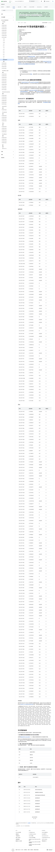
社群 (22, 849)
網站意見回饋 (36, 849)
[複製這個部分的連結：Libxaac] (23, 700)
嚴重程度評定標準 (31, 56)
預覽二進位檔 (18, 837)
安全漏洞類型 (45, 102)
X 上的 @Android (32, 832)
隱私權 (32, 849)
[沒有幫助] (51, 23)
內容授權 (29, 822)
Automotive (39, 6)
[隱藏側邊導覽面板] (13, 850)
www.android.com (45, 835)
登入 (53, 1)
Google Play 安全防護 (34, 82)
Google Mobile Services (46, 837)
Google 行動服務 (40, 91)
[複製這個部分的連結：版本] (22, 782)
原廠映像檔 (17, 839)
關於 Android (18, 849)
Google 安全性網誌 (32, 837)
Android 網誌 (31, 835)
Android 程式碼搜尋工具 (19, 1)
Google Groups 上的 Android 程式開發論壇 (34, 842)
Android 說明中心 (45, 832)
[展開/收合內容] (25, 30)
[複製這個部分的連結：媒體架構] (23, 209)
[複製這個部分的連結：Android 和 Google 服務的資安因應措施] (42, 80)
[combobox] (34, 1)
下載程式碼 (17, 835)
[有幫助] (49, 23)
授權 (28, 849)
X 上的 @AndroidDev (32, 834)
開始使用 (8, 6)
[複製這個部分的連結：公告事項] (24, 68)
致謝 (31, 74)
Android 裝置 (31, 6)
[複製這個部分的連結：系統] (21, 404)
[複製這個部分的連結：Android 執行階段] (28, 106)
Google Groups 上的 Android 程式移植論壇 (34, 845)
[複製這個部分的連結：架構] (21, 120)
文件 (10, 1)
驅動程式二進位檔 (19, 840)
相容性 (25, 6)
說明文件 (3, 4)
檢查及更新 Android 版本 (42, 49)
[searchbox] (7, 10)
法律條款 (25, 849)
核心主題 (19, 6)
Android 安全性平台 (25, 82)
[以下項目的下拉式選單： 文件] (12, 1)
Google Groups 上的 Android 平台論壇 (34, 840)
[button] (6, 17)
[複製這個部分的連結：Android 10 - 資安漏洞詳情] (35, 98)
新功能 (2, 6)
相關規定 (17, 834)
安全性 (14, 6)
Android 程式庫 (18, 832)
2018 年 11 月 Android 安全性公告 (26, 704)
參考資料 (46, 6)
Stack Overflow (44, 839)
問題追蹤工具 (44, 840)
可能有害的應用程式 (24, 91)
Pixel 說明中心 (44, 834)
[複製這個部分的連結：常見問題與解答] (28, 730)
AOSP (19, 22)
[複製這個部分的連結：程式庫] (22, 195)
